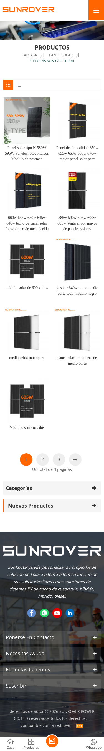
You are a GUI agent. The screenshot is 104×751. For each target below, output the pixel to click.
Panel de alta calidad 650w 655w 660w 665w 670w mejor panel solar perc (77, 153)
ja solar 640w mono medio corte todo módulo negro (77, 291)
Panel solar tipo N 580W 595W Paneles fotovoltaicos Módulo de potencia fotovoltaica (27, 154)
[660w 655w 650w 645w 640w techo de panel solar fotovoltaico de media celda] (27, 190)
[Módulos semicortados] (27, 400)
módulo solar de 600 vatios (27, 288)
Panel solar (61, 55)
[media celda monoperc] (27, 330)
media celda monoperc (26, 358)
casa (32, 55)
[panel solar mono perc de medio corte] (77, 330)
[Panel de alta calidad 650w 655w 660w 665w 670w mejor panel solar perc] (77, 120)
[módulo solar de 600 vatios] (27, 260)
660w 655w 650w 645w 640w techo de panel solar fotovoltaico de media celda (27, 223)
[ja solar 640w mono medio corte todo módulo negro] (77, 260)
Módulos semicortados (26, 427)
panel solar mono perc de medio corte (77, 360)
